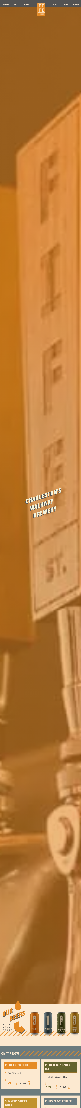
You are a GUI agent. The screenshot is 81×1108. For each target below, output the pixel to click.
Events (26, 4)
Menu (55, 4)
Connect (76, 4)
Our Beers (5, 4)
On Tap (15, 4)
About (66, 4)
